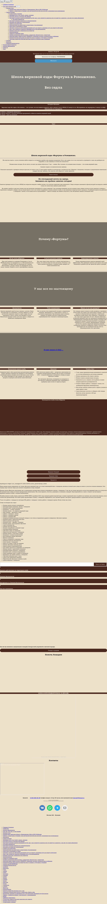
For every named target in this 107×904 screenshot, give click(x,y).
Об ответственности (18, 19)
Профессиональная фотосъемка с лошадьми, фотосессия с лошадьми (29, 35)
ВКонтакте (53, 60)
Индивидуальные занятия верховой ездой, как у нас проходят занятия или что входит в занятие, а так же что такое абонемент (46, 18)
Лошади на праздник (15, 23)
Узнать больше (10, 12)
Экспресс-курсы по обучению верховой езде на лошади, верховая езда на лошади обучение (36, 28)
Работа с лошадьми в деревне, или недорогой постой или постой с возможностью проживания (37, 11)
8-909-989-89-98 (35, 798)
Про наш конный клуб (9, 6)
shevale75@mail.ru (78, 798)
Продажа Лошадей (53, 472)
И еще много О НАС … (53, 350)
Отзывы (8, 40)
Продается (53, 480)
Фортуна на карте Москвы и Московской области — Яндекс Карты (53, 756)
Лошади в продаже (53, 650)
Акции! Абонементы (9, 46)
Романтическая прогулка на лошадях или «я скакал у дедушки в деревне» (31, 37)
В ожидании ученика (15, 13)
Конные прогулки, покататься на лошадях (21, 30)
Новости (5, 47)
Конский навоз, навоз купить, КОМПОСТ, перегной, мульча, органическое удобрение (34, 36)
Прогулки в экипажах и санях (18, 26)
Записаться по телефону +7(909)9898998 (53, 56)
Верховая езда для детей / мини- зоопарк (21, 15)
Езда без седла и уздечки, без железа (20, 16)
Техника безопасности (12, 43)
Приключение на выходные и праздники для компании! (26, 25)
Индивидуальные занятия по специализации (22, 20)
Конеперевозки (13, 32)
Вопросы (8, 42)
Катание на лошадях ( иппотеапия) (19, 22)
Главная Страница (8, 4)
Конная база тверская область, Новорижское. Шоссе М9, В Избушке (28, 9)
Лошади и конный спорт (16, 33)
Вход (4, 49)
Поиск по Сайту (100, 564)
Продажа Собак (53, 476)
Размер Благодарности (9, 44)
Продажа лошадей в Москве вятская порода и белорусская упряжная (29, 39)
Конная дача (10, 8)
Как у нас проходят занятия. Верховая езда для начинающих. (27, 29)
